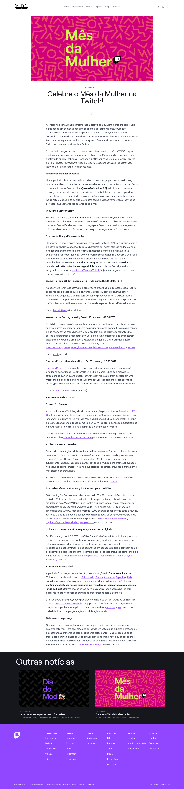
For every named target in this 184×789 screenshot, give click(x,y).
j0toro (131, 347)
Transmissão (77, 6)
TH (119, 607)
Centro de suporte (137, 743)
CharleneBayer (107, 555)
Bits (109, 738)
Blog (107, 6)
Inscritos (111, 743)
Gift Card (111, 764)
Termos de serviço (20, 784)
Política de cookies (69, 784)
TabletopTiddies (70, 522)
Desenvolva (50, 748)
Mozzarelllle (120, 518)
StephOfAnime (61, 390)
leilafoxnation (100, 347)
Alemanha (109, 577)
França (99, 577)
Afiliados (91, 784)
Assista (89, 6)
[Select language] (162, 6)
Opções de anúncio (53, 784)
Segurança (133, 748)
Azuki (56, 354)
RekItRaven (106, 518)
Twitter (152, 738)
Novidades (91, 738)
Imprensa (90, 743)
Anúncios (49, 754)
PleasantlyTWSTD (56, 559)
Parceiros (82, 784)
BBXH (67, 347)
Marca (69, 748)
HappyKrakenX (117, 347)
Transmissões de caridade (77, 437)
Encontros (71, 759)
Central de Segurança (89, 644)
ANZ (108, 607)
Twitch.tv (116, 6)
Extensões (112, 759)
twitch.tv (49, 759)
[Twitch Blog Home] (21, 6)
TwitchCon (71, 754)
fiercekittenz (60, 310)
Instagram (154, 748)
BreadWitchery (54, 347)
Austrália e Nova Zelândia (68, 603)
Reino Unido (87, 577)
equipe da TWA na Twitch (86, 270)
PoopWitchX (87, 522)
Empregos (70, 738)
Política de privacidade (36, 784)
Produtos (70, 743)
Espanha (120, 577)
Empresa (98, 6)
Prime (110, 754)
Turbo (110, 748)
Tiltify (91, 433)
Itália (129, 577)
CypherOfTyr (53, 522)
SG (113, 607)
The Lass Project (55, 368)
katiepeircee (85, 347)
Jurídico (131, 738)
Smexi (74, 347)
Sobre (66, 6)
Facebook (154, 743)
